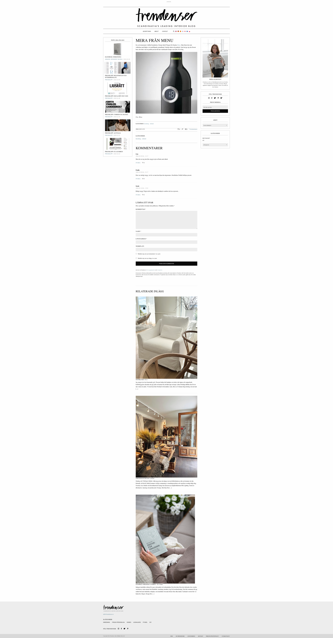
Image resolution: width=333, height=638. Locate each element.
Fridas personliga (118, 622)
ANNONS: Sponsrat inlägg (113, 59)
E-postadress (141, 239)
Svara (138, 163)
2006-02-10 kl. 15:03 (142, 188)
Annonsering (191, 636)
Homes (129, 622)
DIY (203, 140)
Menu (178, 45)
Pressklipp (108, 79)
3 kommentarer (193, 129)
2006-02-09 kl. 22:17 (142, 172)
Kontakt (200, 636)
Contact (165, 31)
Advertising (147, 31)
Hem (171, 636)
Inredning (106, 622)
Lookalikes (137, 622)
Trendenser (166, 17)
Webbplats (140, 246)
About (156, 31)
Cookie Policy (226, 636)
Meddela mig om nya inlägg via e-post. (147, 258)
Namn (138, 231)
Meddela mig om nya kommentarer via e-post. (149, 254)
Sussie (137, 186)
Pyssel (145, 622)
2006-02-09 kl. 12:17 (142, 156)
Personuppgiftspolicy (150, 270)
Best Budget (206, 138)
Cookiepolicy (159, 270)
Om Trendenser (180, 636)
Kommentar (141, 209)
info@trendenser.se (108, 614)
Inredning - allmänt (149, 123)
